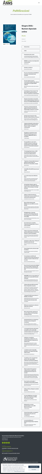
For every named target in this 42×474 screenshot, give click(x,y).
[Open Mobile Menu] (38, 2)
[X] (9, 443)
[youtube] (7, 443)
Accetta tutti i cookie (33, 466)
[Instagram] (5, 443)
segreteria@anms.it (7, 451)
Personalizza (34, 469)
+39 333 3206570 (6, 446)
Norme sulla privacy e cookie (19, 471)
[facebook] (3, 443)
